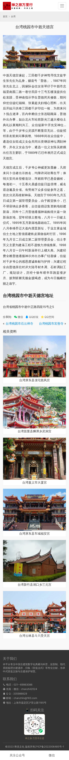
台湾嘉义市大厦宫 (34, 482)
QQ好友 (34, 316)
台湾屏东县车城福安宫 (34, 533)
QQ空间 (49, 316)
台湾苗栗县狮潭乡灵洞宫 (34, 431)
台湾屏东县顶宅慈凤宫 (34, 380)
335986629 (20, 693)
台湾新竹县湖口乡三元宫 (34, 584)
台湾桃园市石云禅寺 (19, 323)
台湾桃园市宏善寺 (51, 323)
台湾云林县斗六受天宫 (34, 636)
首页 (5, 16)
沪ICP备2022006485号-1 (49, 746)
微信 (18, 316)
